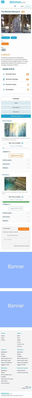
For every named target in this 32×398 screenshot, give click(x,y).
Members (16, 112)
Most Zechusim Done (6, 358)
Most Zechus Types (6, 360)
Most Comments (5, 383)
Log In (2, 338)
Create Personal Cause (22, 372)
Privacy (19, 342)
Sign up (28, 6)
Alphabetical (4, 352)
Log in (22, 6)
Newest (3, 354)
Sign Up (3, 335)
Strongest (3, 356)
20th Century (5, 43)
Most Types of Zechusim (7, 379)
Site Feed (19, 346)
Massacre (14, 37)
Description (16, 107)
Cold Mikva (5, 175)
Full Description (7, 160)
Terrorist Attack (5, 37)
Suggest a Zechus (21, 364)
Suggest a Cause (5, 364)
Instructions (6, 164)
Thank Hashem (7, 121)
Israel (3, 49)
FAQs (18, 338)
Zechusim (16, 98)
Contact (3, 340)
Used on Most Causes (22, 360)
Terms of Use (20, 344)
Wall (16, 103)
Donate (19, 340)
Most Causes (4, 381)
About (18, 335)
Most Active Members (6, 362)
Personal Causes (21, 370)
